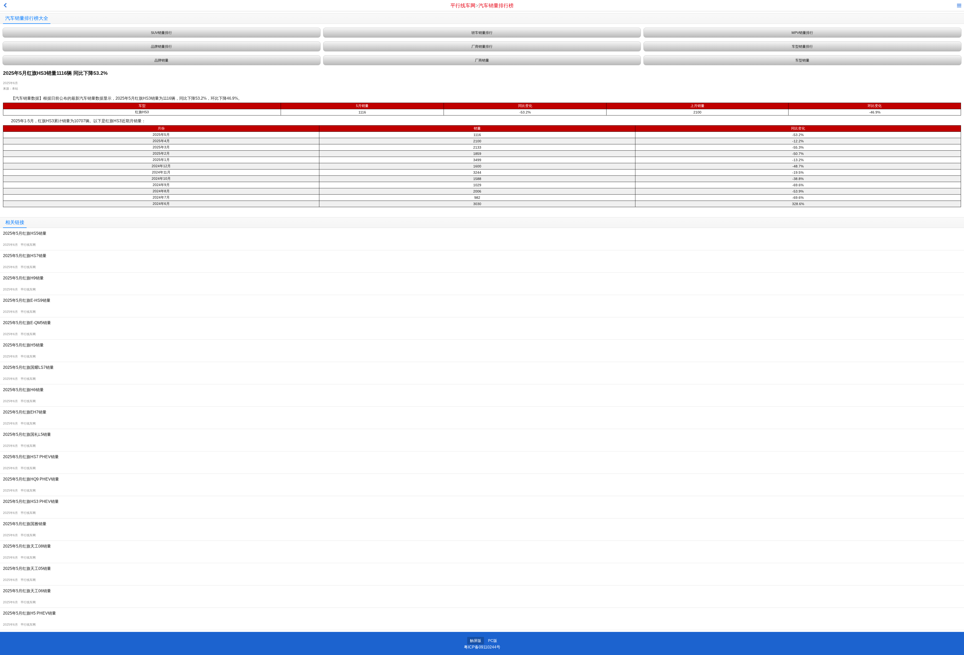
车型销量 (802, 60)
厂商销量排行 (482, 46)
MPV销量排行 (802, 33)
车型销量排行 (802, 46)
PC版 (492, 640)
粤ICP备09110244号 (482, 647)
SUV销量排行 (161, 33)
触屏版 (475, 640)
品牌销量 (161, 60)
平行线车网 (462, 5)
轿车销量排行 (482, 33)
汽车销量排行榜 (496, 5)
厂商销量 (482, 60)
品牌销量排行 (161, 46)
